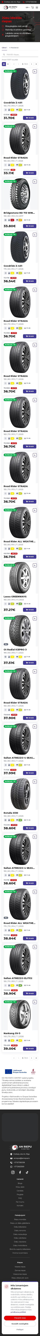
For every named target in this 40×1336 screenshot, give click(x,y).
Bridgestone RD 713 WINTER (20, 213)
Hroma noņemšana (20, 1253)
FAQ (20, 1198)
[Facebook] (20, 1172)
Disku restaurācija (20, 1234)
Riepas (20, 1262)
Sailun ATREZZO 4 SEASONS (20, 757)
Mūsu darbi (20, 1187)
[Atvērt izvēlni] (37, 7)
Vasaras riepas (20, 1267)
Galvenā (20, 1179)
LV (27, 7)
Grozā (31, 118)
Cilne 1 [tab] (4, 48)
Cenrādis (20, 1191)
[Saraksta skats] (8, 64)
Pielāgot (20, 1330)
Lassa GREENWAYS (15, 596)
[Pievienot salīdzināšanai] (35, 71)
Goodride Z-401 (13, 102)
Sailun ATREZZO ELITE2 (18, 978)
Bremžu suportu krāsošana (20, 1249)
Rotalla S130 (11, 813)
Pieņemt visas (20, 1318)
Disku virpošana (20, 1242)
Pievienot (14, 48)
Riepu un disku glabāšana (20, 1223)
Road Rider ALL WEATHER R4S (20, 541)
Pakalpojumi (20, 1215)
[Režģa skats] (4, 64)
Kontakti (20, 1206)
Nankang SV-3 (12, 1033)
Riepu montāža (20, 1219)
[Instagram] (13, 1172)
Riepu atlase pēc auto (20, 1278)
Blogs (20, 1183)
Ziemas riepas (20, 1270)
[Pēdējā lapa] (36, 64)
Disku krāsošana (20, 1227)
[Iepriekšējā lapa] (19, 64)
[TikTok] (27, 1172)
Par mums (20, 1202)
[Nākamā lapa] (32, 64)
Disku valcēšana (20, 1238)
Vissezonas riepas (20, 1274)
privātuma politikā (18, 1312)
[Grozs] (32, 7)
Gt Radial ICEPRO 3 (15, 649)
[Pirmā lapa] (14, 64)
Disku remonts (20, 1231)
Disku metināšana (20, 1246)
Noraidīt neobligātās (20, 1324)
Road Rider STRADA (16, 157)
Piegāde (20, 1195)
